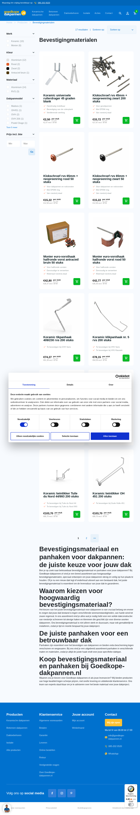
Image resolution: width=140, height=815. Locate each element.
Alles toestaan (110, 436)
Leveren (43, 743)
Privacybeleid (51, 808)
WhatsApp (113, 753)
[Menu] (135, 785)
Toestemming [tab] (28, 385)
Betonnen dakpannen (54, 13)
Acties (98, 13)
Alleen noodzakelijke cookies (30, 436)
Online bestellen (47, 750)
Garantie (43, 735)
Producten (22, 22)
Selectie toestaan (70, 436)
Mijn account (78, 720)
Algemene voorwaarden (50, 720)
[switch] (55, 424)
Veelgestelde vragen (49, 765)
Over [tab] (111, 385)
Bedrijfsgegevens (84, 808)
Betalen (43, 728)
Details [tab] (70, 385)
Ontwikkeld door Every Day (123, 808)
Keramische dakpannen (37, 13)
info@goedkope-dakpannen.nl (116, 737)
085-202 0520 (44, 3)
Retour (42, 757)
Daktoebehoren (71, 13)
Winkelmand (78, 728)
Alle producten (13, 750)
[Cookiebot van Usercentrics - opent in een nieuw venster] (117, 377)
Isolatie (86, 13)
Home (9, 22)
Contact (109, 13)
